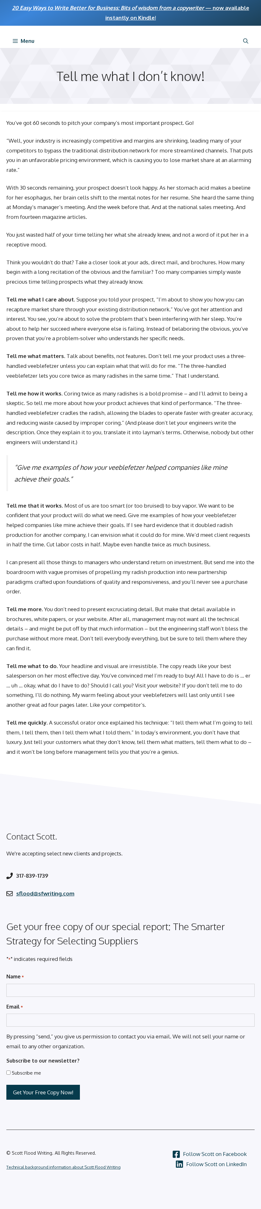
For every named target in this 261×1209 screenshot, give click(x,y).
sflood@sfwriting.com (45, 893)
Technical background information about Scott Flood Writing (63, 1167)
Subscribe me (26, 1073)
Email (14, 1006)
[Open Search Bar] (246, 41)
